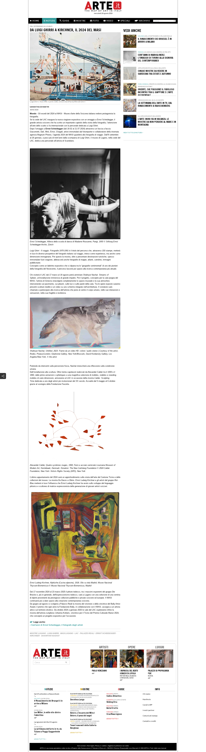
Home (35, 20)
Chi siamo (146, 694)
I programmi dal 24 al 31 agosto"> (48, 727)
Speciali (125, 20)
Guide (65, 20)
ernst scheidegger (106, 633)
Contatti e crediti (149, 721)
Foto (96, 20)
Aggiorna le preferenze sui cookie (118, 746)
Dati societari (81, 746)
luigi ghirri (53, 633)
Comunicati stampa (150, 716)
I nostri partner (148, 710)
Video (109, 20)
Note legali (90, 746)
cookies (104, 746)
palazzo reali (87, 633)
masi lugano (66, 633)
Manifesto (147, 699)
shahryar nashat (50, 636)
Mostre (81, 20)
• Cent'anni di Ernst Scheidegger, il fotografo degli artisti (56, 625)
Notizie (50, 20)
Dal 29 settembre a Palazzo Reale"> (48, 699)
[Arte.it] (103, 6)
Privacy (97, 746)
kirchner (35, 636)
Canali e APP (147, 705)
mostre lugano (38, 633)
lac (76, 633)
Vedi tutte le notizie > (133, 132)
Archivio (144, 20)
